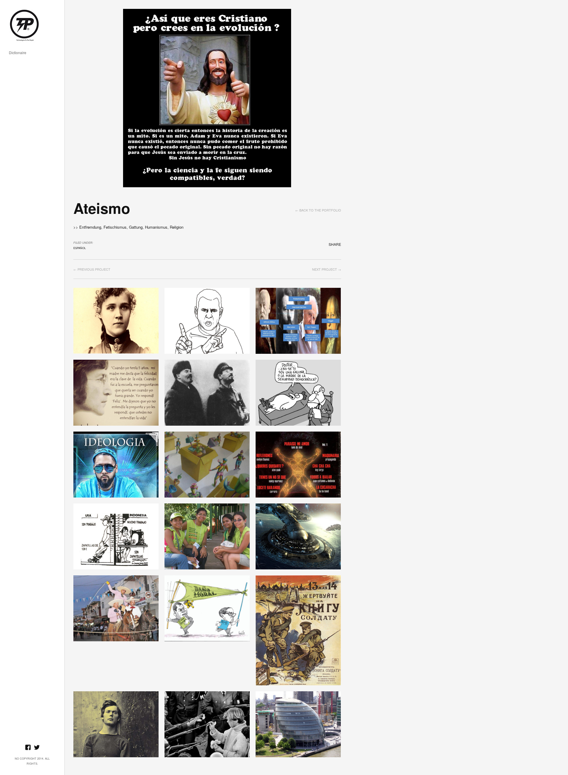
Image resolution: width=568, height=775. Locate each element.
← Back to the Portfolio (318, 210)
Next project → (326, 269)
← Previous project (91, 269)
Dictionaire (17, 53)
